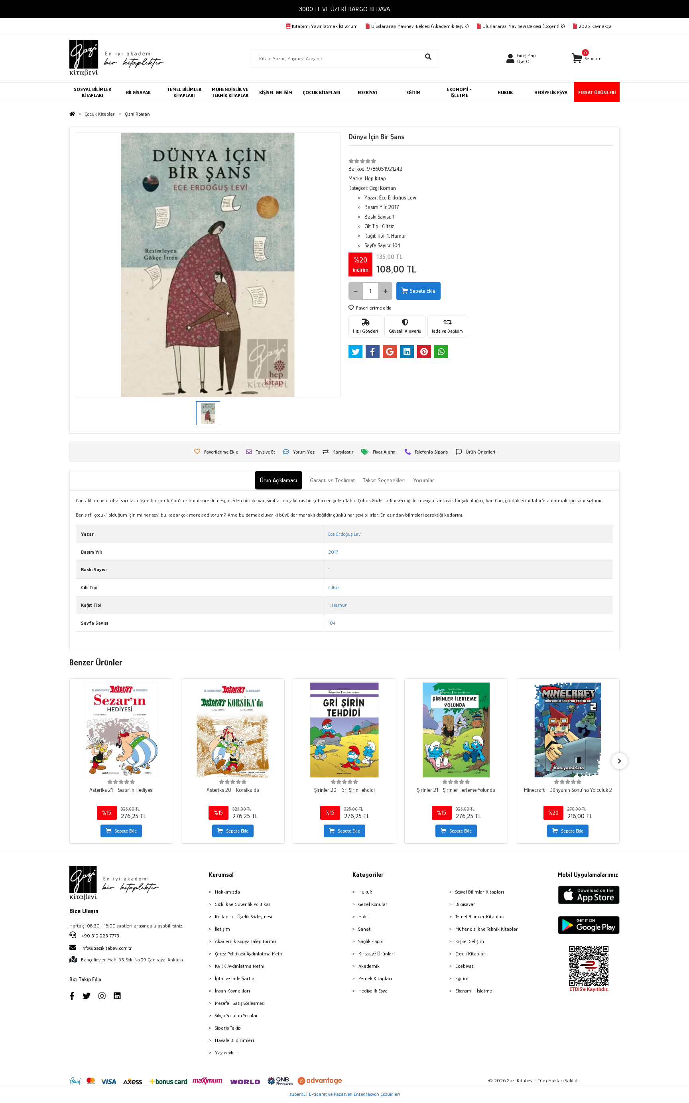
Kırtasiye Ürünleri (376, 954)
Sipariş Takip (228, 1028)
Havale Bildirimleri (234, 1040)
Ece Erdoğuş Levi (345, 534)
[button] (587, 58)
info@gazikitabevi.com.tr (106, 948)
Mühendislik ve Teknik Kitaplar (486, 929)
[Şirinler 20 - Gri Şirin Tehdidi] (344, 730)
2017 (333, 552)
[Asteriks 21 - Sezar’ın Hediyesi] (121, 730)
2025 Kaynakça (595, 26)
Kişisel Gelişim (469, 941)
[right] (619, 761)
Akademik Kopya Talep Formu (245, 941)
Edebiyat (464, 966)
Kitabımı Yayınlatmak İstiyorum (325, 26)
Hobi (363, 916)
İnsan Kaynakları (232, 991)
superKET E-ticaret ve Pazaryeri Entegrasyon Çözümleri (344, 1094)
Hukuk (365, 892)
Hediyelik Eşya (373, 991)
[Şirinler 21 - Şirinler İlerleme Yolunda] (456, 730)
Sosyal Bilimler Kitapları (479, 892)
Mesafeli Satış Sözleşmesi (240, 1003)
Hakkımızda (227, 892)
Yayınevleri (226, 1053)
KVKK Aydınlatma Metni (239, 966)
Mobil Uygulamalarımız (588, 874)
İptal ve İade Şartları (236, 978)
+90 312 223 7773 (99, 936)
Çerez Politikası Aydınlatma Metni (249, 954)
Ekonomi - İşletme (473, 991)
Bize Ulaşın (83, 911)
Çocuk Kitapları (470, 954)
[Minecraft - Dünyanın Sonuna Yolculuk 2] (567, 730)
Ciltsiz (333, 587)
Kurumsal (221, 874)
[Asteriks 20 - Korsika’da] (232, 730)
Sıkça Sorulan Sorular (236, 1015)
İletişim (222, 929)
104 (331, 623)
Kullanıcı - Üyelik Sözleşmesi (243, 916)
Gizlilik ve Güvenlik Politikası (243, 904)
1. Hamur (337, 605)
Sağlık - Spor (371, 941)
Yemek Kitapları (375, 978)
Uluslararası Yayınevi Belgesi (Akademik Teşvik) (420, 26)
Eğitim (462, 978)
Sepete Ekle (422, 291)
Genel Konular (373, 904)
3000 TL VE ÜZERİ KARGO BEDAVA (344, 9)
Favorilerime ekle (373, 308)
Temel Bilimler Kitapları (479, 916)
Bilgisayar (465, 904)
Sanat (364, 929)
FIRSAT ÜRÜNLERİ (597, 92)
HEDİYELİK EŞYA (550, 92)
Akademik (369, 966)
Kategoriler (368, 874)
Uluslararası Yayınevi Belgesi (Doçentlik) (523, 26)
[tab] (278, 480)
